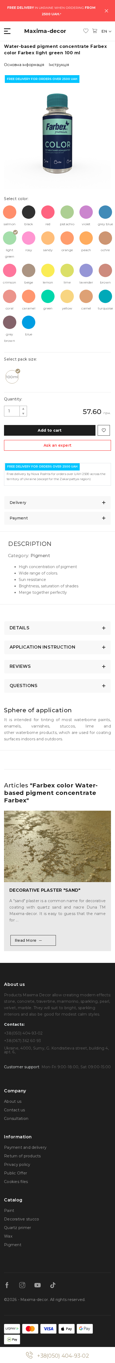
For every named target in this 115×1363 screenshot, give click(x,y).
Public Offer (15, 1173)
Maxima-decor (45, 31)
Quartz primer (17, 1227)
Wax (8, 1236)
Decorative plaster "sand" (44, 890)
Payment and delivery (25, 1147)
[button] (7, 31)
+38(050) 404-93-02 (63, 1356)
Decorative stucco (21, 1219)
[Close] (106, 11)
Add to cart (50, 430)
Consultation (16, 1118)
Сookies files (16, 1181)
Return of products (22, 1156)
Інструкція (59, 64)
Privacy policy (17, 1164)
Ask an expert (57, 445)
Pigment (12, 1244)
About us (12, 1101)
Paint (9, 1210)
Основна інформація (24, 64)
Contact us (14, 1110)
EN (105, 31)
